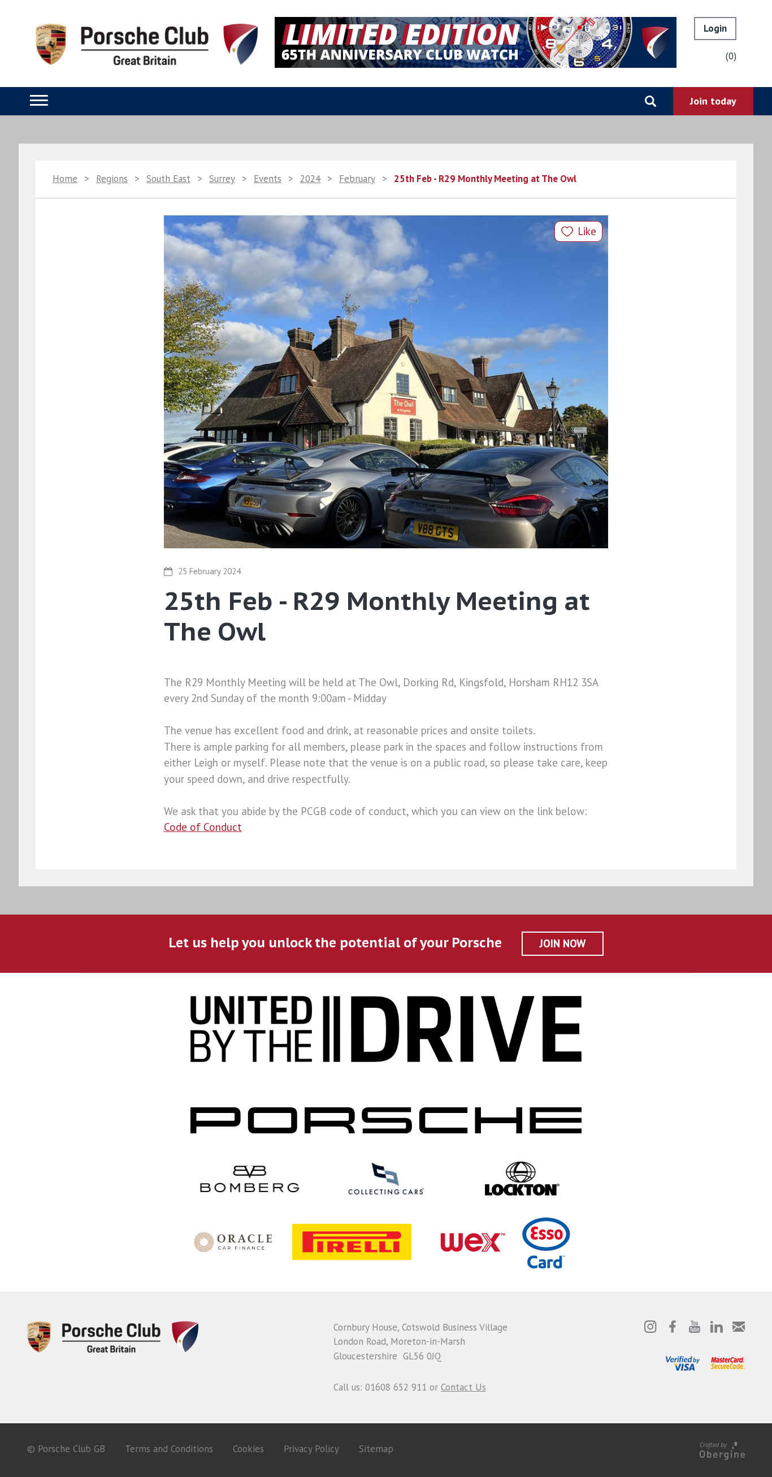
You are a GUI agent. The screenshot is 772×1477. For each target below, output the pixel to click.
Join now (562, 943)
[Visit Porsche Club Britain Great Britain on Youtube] (694, 1326)
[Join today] (713, 101)
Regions (112, 178)
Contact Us (463, 1387)
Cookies (248, 1449)
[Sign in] (715, 28)
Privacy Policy (311, 1449)
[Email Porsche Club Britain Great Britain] (738, 1326)
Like (587, 231)
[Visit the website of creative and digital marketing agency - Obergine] (722, 1449)
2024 (310, 178)
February (357, 178)
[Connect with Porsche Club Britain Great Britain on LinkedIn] (716, 1326)
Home (65, 178)
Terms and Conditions (169, 1449)
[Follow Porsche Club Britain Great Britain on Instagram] (650, 1326)
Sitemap (376, 1449)
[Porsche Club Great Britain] (147, 43)
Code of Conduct (203, 827)
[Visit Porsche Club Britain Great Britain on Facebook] (672, 1326)
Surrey (222, 178)
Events (267, 178)
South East (168, 178)
